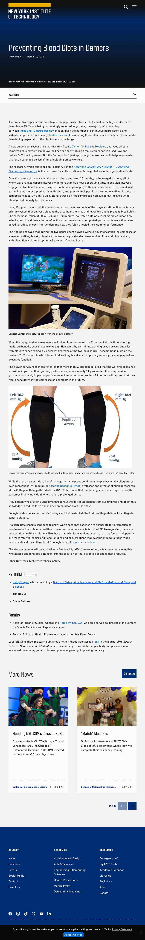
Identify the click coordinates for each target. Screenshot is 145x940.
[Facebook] (10, 914)
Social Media (16, 875)
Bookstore (106, 881)
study (95, 641)
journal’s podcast (85, 542)
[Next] (132, 806)
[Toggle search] (126, 7)
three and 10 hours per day (37, 130)
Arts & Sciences (64, 864)
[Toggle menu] (134, 7)
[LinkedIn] (49, 914)
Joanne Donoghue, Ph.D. (65, 485)
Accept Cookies (73, 934)
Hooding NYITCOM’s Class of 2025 (38, 733)
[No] (140, 932)
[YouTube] (41, 914)
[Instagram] (18, 914)
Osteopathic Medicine (67, 891)
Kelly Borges (21, 582)
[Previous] (122, 806)
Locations (14, 864)
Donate (104, 892)
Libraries (105, 875)
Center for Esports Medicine (89, 146)
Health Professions (66, 880)
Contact (13, 881)
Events (12, 869)
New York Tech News (25, 81)
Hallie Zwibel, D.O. (71, 622)
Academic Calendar (112, 869)
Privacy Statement (122, 929)
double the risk (57, 135)
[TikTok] (26, 914)
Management (62, 885)
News (11, 858)
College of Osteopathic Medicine (30, 786)
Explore (13, 94)
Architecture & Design (67, 858)
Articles (40, 81)
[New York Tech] (29, 11)
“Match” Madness (94, 733)
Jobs (102, 887)
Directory (14, 887)
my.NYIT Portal (109, 864)
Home (11, 81)
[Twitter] (33, 914)
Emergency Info (109, 858)
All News (129, 673)
